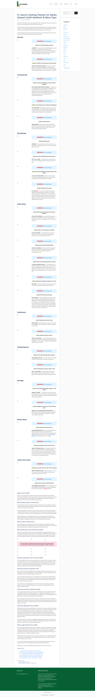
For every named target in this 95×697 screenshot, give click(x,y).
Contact (75, 3)
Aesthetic (65, 25)
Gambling (65, 45)
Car (64, 30)
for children (53, 470)
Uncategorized (66, 68)
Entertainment (66, 38)
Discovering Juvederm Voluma (24, 661)
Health (64, 49)
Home (50, 3)
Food (64, 43)
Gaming (65, 47)
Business (65, 28)
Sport (64, 60)
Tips (71, 3)
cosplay (65, 34)
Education (65, 36)
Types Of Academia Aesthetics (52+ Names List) (27, 663)
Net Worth (66, 3)
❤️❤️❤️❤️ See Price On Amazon (44, 41)
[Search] (76, 13)
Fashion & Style (21, 660)
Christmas (65, 32)
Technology (66, 62)
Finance (65, 41)
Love (64, 54)
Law (64, 53)
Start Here (56, 3)
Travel (64, 66)
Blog (61, 3)
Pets (64, 58)
